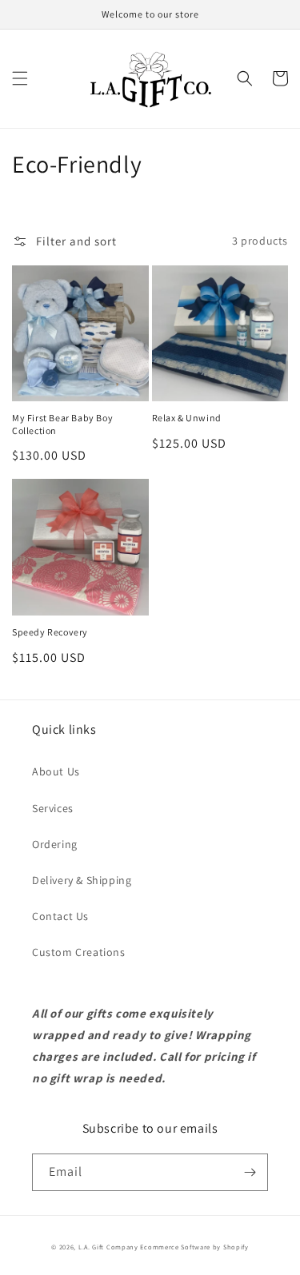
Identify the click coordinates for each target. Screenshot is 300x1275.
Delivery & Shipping (81, 880)
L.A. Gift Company (108, 1246)
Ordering (55, 844)
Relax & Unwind (187, 418)
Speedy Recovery (50, 632)
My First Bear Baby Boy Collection (62, 424)
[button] (20, 78)
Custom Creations (79, 952)
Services (53, 808)
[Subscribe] (249, 1172)
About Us (56, 771)
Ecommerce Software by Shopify (194, 1246)
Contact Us (60, 916)
